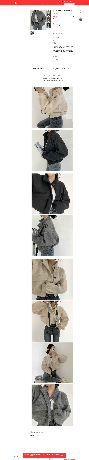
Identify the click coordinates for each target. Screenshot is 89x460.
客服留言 (50, 458)
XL (59, 25)
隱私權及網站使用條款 (38, 458)
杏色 (54, 20)
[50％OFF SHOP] (15, 2)
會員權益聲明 (51, 459)
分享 (54, 59)
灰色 (60, 20)
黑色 (57, 20)
